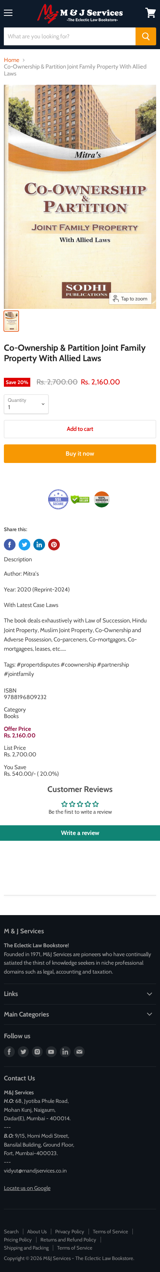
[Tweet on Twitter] (24, 544)
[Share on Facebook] (10, 544)
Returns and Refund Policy (68, 1239)
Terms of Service (110, 1231)
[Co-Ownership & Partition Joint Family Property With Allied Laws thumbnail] (11, 321)
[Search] (146, 36)
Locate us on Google (27, 1188)
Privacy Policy (69, 1231)
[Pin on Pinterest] (54, 544)
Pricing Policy (18, 1239)
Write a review (80, 833)
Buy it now (80, 453)
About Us (37, 1231)
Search (11, 1231)
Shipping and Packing (26, 1248)
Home (11, 60)
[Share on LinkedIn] (39, 544)
